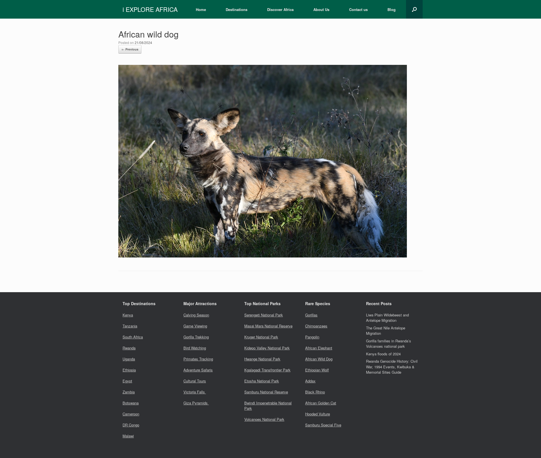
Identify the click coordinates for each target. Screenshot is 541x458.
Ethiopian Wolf (317, 370)
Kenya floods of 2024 (383, 353)
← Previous (129, 49)
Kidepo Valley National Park (267, 348)
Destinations (236, 9)
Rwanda (129, 348)
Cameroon (131, 414)
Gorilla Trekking (196, 337)
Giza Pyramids (196, 403)
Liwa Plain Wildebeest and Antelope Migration (387, 317)
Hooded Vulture (317, 414)
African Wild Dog (318, 359)
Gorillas (311, 315)
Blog (391, 9)
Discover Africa (280, 9)
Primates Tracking (198, 359)
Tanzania (130, 326)
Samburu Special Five (323, 425)
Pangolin (312, 337)
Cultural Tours (194, 381)
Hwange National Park (262, 359)
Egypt (127, 381)
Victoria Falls (194, 392)
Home (201, 9)
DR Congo (131, 425)
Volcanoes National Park (264, 419)
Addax (310, 381)
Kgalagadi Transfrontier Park (267, 370)
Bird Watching (194, 348)
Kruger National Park (261, 337)
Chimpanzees (316, 326)
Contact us (358, 9)
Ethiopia (129, 370)
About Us (321, 9)
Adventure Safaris (198, 370)
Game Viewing (195, 326)
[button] (414, 9)
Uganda (129, 359)
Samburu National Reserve (266, 392)
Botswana (131, 403)
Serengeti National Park (263, 315)
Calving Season (196, 315)
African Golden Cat (320, 403)
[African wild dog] (262, 255)
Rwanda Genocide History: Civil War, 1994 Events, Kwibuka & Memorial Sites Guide (392, 366)
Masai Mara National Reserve (268, 326)
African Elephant (318, 348)
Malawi (128, 436)
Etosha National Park (261, 381)
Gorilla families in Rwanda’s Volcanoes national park (388, 343)
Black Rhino (315, 392)
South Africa (133, 337)
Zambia (129, 392)
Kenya (128, 315)
